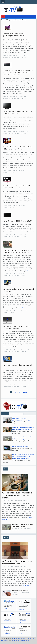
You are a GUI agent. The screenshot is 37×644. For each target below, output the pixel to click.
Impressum (30, 639)
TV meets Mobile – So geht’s (20, 590)
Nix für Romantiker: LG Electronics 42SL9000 (18, 221)
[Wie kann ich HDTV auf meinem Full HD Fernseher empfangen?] (7, 320)
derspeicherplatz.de (8, 633)
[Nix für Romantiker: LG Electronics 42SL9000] (7, 215)
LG (22, 57)
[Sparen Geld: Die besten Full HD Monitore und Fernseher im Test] (7, 283)
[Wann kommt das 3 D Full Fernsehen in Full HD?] (7, 359)
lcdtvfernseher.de (7, 620)
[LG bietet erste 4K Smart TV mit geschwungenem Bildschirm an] (7, 27)
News (25, 57)
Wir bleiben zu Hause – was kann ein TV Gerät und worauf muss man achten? (18, 495)
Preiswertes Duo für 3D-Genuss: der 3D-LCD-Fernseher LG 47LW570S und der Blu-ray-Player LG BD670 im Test (18, 73)
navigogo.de (6, 608)
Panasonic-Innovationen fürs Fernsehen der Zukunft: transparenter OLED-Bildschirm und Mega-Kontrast (23, 456)
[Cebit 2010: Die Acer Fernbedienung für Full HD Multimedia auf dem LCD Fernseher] (7, 244)
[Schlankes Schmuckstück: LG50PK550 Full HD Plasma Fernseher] (7, 105)
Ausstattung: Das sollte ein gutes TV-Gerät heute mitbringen (22, 525)
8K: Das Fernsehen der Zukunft (20, 446)
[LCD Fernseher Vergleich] (12, 9)
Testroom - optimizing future (20, 640)
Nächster (24, 392)
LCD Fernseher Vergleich (11, 55)
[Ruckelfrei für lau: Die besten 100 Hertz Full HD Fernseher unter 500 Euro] (7, 141)
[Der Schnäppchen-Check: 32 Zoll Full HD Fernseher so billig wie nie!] (7, 179)
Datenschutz (4, 640)
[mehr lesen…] (29, 271)
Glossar (24, 351)
